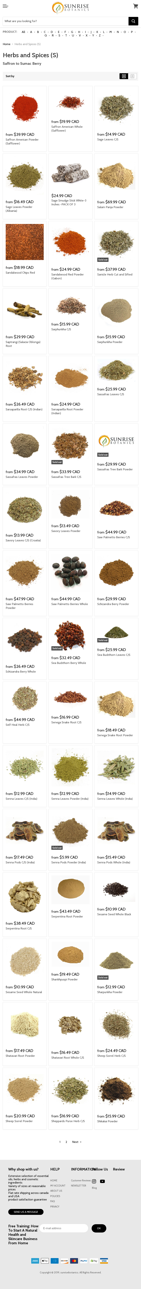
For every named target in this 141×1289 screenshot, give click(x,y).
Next (75, 1142)
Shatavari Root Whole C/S (67, 1057)
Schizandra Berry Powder (113, 604)
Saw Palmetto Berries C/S (113, 537)
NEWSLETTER (78, 1185)
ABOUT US (56, 1190)
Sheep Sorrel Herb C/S (111, 1056)
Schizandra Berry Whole (21, 671)
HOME (53, 1180)
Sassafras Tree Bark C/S (66, 477)
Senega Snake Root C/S (66, 722)
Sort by (10, 76)
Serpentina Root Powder (67, 916)
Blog (94, 1188)
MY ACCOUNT (58, 1185)
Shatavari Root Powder (20, 1056)
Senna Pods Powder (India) (68, 862)
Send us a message (26, 1212)
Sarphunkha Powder (109, 342)
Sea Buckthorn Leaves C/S (113, 655)
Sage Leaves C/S (107, 139)
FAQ (52, 1201)
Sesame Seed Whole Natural (24, 992)
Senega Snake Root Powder (115, 735)
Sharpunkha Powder (109, 992)
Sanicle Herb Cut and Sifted (114, 274)
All (23, 32)
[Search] (133, 21)
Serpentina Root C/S (19, 928)
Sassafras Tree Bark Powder (115, 469)
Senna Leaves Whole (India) (115, 798)
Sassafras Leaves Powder (22, 477)
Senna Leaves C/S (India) (21, 798)
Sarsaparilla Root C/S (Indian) (24, 409)
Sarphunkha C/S (61, 329)
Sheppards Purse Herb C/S (68, 1121)
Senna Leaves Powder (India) (69, 798)
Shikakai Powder (107, 1121)
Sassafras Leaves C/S (110, 394)
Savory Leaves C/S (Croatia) (23, 540)
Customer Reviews (81, 1180)
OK (99, 1228)
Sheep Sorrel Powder (19, 1121)
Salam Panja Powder (110, 207)
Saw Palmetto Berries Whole (69, 604)
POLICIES (55, 1196)
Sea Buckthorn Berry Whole (68, 663)
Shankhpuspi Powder (64, 979)
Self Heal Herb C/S (18, 724)
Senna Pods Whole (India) (113, 862)
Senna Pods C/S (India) (20, 862)
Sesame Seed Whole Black (114, 914)
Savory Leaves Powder (65, 531)
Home (6, 44)
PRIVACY (54, 1206)
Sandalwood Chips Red (20, 272)
